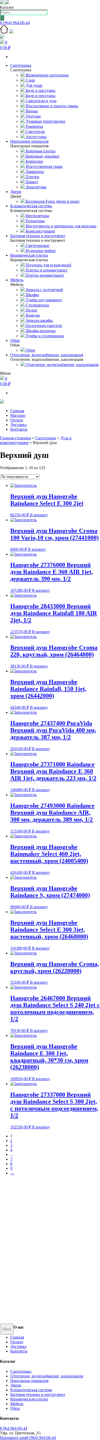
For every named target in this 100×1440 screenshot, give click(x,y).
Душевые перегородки (45, 121)
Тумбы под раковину (43, 300)
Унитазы (33, 116)
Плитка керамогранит (44, 275)
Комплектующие (40, 231)
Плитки (32, 177)
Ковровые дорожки (42, 156)
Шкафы (32, 295)
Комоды (32, 315)
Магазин (17, 415)
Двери (15, 1385)
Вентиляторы (37, 216)
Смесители (35, 131)
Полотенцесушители (43, 325)
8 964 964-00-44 (13, 1428)
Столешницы (37, 305)
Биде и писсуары (40, 90)
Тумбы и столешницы (44, 336)
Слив (30, 80)
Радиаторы (35, 221)
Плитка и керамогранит (46, 270)
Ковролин (34, 161)
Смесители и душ (40, 101)
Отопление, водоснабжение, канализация (61, 364)
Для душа (33, 85)
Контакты (18, 429)
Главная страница (15, 438)
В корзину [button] (39, 515)
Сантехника (45, 438)
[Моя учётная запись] (2, 37)
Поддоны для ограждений (48, 265)
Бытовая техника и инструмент (37, 1394)
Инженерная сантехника (47, 75)
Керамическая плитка (29, 1399)
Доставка (18, 424)
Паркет (31, 182)
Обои (30, 350)
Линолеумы (35, 187)
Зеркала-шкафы (39, 320)
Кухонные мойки (40, 250)
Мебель (16, 1404)
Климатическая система (31, 1390)
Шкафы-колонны (40, 330)
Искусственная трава (44, 166)
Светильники (37, 245)
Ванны (31, 111)
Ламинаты (34, 171)
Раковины (34, 126)
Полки (31, 310)
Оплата (16, 420)
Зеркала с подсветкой (44, 289)
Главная (17, 411)
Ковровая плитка (40, 151)
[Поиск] (2, 18)
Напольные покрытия (29, 1380)
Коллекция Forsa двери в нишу (52, 201)
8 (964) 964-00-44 (15, 23)
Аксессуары (36, 136)
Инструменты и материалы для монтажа (60, 226)
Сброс (7, 1329)
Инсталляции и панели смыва (51, 106)
